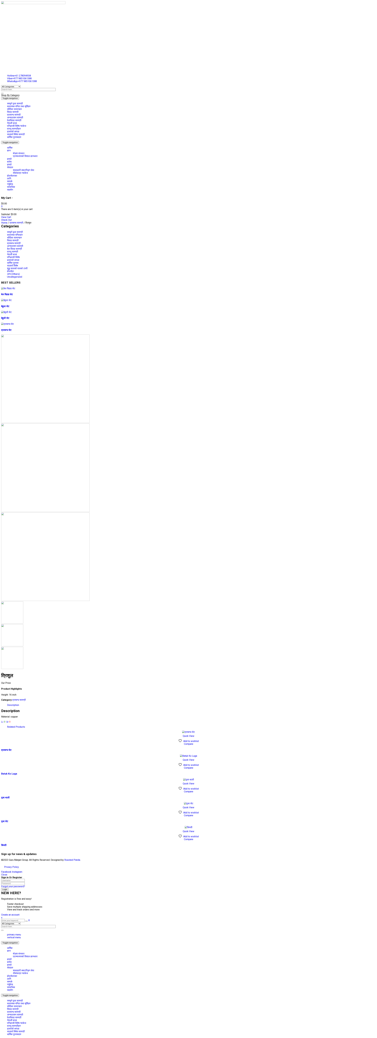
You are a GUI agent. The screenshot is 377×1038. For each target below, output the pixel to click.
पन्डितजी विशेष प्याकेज (16, 1023)
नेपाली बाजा (12, 254)
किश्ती (3, 845)
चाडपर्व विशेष (12, 265)
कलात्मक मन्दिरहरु (15, 234)
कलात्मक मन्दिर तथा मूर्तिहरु (18, 1003)
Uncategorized (14, 276)
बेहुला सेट (5, 306)
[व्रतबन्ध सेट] (7, 324)
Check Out (6, 220)
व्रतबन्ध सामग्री (16, 222)
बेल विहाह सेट (7, 294)
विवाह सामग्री (13, 240)
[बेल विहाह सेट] (8, 288)
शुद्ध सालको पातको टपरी (17, 268)
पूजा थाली (5, 797)
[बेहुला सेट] (6, 300)
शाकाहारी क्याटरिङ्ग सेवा (23, 970)
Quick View (188, 736)
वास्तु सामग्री (12, 251)
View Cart (6, 217)
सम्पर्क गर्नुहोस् (10, 983)
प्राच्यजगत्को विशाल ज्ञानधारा (25, 956)
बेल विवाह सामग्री (14, 248)
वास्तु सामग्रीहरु (14, 1025)
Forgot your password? (13, 886)
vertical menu (14, 937)
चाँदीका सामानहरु (14, 237)
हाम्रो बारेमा (9, 960)
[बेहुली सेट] (6, 312)
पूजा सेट (4, 821)
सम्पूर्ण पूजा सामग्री (15, 232)
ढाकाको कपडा (13, 260)
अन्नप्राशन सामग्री (15, 246)
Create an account (10, 914)
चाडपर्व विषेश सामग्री (16, 1031)
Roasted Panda (72, 860)
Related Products (16, 726)
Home (4, 222)
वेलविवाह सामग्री (14, 1017)
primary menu (14, 934)
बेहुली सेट (5, 318)
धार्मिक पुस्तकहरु (14, 1034)
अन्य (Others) (13, 274)
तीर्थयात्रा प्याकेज (20, 973)
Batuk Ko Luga (9, 773)
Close (4, 874)
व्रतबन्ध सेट (6, 330)
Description (13, 705)
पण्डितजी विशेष (13, 257)
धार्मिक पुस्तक (13, 262)
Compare (188, 744)
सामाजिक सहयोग (11, 988)
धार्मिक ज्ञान (10, 949)
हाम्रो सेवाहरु (10, 966)
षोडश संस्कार (18, 953)
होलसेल (10, 271)
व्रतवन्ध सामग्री (14, 1011)
